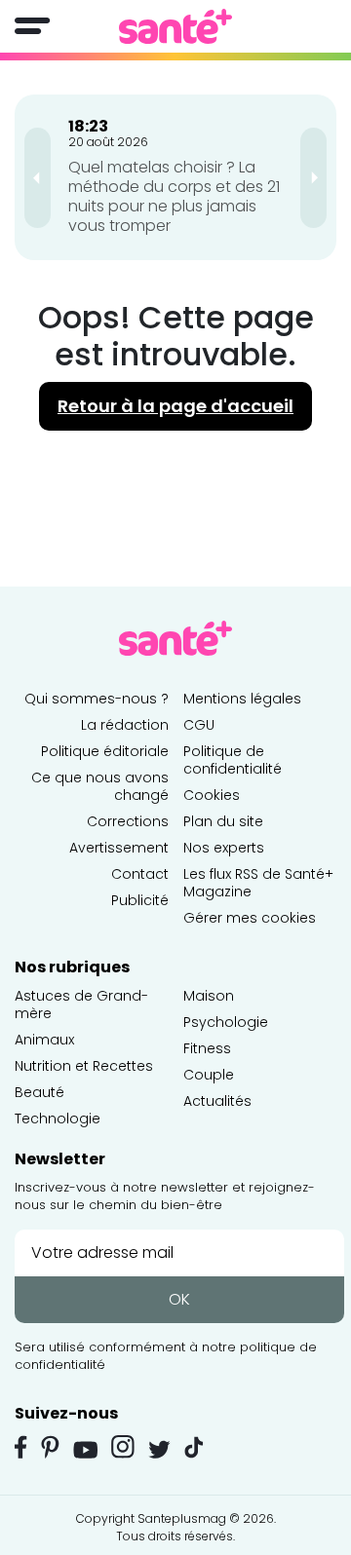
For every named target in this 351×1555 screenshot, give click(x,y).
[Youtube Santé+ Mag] (85, 1450)
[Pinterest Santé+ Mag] (50, 1447)
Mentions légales (242, 698)
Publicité (140, 900)
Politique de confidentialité (232, 759)
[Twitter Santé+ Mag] (159, 1449)
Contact (140, 874)
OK (179, 1299)
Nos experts (223, 847)
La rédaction (125, 725)
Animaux (44, 1039)
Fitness (207, 1048)
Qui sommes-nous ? (96, 698)
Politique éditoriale (105, 751)
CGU (198, 725)
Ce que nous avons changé (100, 786)
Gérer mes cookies (249, 918)
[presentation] (37, 178)
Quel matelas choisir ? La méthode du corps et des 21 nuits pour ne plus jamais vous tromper (174, 196)
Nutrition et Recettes (84, 1066)
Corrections (128, 821)
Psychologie (225, 1022)
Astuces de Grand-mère (81, 1004)
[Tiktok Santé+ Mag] (194, 1446)
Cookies (211, 795)
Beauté (39, 1092)
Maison (208, 995)
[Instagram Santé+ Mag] (123, 1447)
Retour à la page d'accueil (175, 406)
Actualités (217, 1101)
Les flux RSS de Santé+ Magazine (258, 882)
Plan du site (223, 821)
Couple (208, 1074)
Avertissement (119, 847)
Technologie (57, 1118)
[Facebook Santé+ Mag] (21, 1447)
